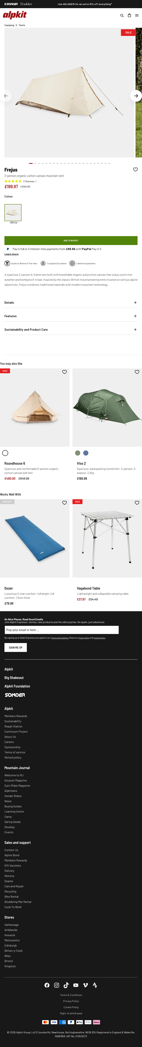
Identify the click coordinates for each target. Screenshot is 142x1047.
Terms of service (14, 752)
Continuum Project (16, 731)
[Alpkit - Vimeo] (85, 985)
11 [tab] (68, 163)
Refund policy (12, 757)
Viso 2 (81, 463)
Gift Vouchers (12, 865)
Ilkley (7, 955)
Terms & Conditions (71, 994)
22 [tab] (109, 163)
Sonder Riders (13, 796)
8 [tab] (57, 163)
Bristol (8, 961)
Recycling (10, 891)
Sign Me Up (15, 647)
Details (9, 302)
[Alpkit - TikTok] (66, 985)
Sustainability (12, 721)
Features (10, 316)
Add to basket (71, 240)
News (8, 801)
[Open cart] (129, 15)
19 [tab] (98, 163)
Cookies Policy (99, 638)
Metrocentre (12, 940)
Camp (8, 816)
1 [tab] (31, 163)
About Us (10, 736)
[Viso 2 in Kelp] (78, 453)
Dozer (8, 588)
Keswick (9, 935)
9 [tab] (61, 163)
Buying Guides (13, 806)
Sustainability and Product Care (26, 329)
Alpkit (8, 669)
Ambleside (10, 930)
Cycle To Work (13, 907)
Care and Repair (14, 886)
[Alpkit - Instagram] (57, 985)
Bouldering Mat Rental (17, 901)
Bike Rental (11, 896)
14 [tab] (80, 163)
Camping (9, 25)
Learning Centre (14, 811)
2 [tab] (35, 163)
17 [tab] (91, 163)
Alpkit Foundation (17, 686)
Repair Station (13, 726)
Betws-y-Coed (13, 950)
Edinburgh (10, 945)
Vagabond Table (88, 588)
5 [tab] (46, 163)
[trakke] (26, 4)
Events (8, 832)
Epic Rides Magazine (17, 785)
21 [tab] (105, 163)
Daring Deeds (12, 821)
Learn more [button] (11, 254)
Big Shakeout (14, 677)
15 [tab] (83, 163)
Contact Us (11, 850)
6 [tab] (50, 163)
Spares (8, 881)
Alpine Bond (11, 855)
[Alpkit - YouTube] (76, 985)
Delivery (9, 870)
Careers (9, 742)
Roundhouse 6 (14, 463)
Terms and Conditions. (60, 638)
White (13, 222)
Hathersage (11, 924)
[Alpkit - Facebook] (47, 985)
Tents (21, 25)
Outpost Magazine (15, 780)
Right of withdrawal (71, 1013)
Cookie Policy (71, 1007)
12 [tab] (72, 163)
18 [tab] (94, 163)
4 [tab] (43, 163)
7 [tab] (54, 163)
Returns (9, 875)
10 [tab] (65, 163)
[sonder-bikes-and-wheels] (11, 4)
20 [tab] (102, 163)
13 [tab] (76, 163)
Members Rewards (15, 716)
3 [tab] (39, 163)
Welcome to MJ (13, 775)
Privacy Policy (83, 638)
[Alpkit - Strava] (95, 985)
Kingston (10, 966)
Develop (9, 827)
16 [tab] (87, 163)
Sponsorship (12, 747)
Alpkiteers (10, 790)
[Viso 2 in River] (86, 453)
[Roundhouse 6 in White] (5, 453)
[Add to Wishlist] (135, 169)
